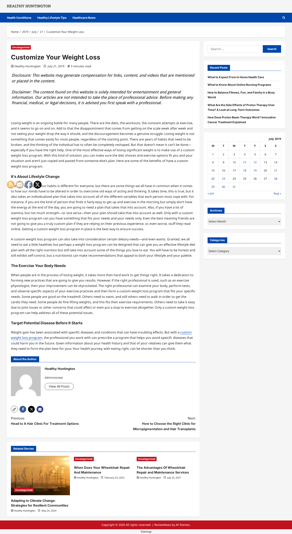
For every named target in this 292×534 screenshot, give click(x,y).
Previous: (45, 421)
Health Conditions (19, 17)
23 (223, 178)
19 (255, 170)
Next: (164, 423)
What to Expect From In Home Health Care (236, 77)
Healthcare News (84, 17)
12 (255, 162)
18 (244, 170)
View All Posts (59, 386)
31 (234, 187)
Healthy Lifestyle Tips (52, 17)
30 (223, 187)
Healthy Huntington (28, 66)
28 (275, 178)
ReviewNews (162, 525)
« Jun (211, 193)
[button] (283, 17)
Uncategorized (21, 47)
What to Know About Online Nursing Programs (239, 84)
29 (213, 187)
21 (275, 170)
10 (234, 162)
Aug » (277, 193)
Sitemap (146, 531)
